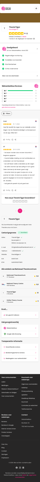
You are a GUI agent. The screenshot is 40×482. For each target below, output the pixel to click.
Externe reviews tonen (8, 429)
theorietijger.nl (13, 29)
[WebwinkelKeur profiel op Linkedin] (23, 467)
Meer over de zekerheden (10, 76)
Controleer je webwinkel (29, 405)
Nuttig (8, 139)
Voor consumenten (7, 396)
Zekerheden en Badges (9, 392)
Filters (8, 113)
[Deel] (15, 139)
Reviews (4, 421)
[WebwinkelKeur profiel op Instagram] (20, 467)
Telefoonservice (26, 409)
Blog (2, 448)
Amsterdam (20, 243)
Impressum (5, 458)
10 (26, 33)
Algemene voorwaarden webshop (29, 386)
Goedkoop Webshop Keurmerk (28, 400)
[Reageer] (12, 139)
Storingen (4, 454)
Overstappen (5, 436)
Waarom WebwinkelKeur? (10, 389)
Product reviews (6, 432)
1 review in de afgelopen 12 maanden (21, 39)
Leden (3, 382)
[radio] (10, 33)
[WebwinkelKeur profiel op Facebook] (17, 467)
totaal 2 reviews (15, 37)
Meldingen (4, 385)
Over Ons (4, 444)
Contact (4, 451)
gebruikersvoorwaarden (8, 107)
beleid (24, 475)
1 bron (24, 36)
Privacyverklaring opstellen (27, 393)
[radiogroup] (16, 33)
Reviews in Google (7, 425)
